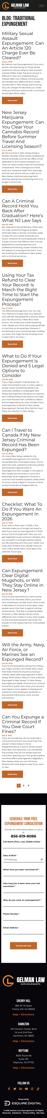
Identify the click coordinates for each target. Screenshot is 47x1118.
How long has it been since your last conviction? (21, 884)
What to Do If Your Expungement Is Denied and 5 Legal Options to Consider (23, 366)
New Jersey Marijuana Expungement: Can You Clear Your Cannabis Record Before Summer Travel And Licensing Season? (23, 129)
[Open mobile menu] (41, 6)
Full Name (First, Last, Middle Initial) (22, 842)
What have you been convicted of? (21, 869)
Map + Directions (23, 1014)
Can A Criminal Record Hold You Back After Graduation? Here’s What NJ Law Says (22, 211)
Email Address (11, 928)
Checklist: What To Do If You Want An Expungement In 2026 (22, 511)
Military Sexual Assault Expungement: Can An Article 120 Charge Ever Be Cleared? (23, 45)
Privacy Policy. (29, 1113)
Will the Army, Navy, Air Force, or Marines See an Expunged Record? (23, 652)
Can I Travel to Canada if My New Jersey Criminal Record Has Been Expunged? (21, 440)
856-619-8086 (23, 836)
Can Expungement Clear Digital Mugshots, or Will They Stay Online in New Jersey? (22, 580)
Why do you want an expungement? (22, 900)
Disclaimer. (17, 1113)
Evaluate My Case (23, 946)
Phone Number (11, 914)
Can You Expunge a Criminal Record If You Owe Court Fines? (23, 724)
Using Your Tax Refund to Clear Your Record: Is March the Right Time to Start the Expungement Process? (20, 290)
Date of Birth (10, 855)
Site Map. (40, 1113)
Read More (12, 100)
